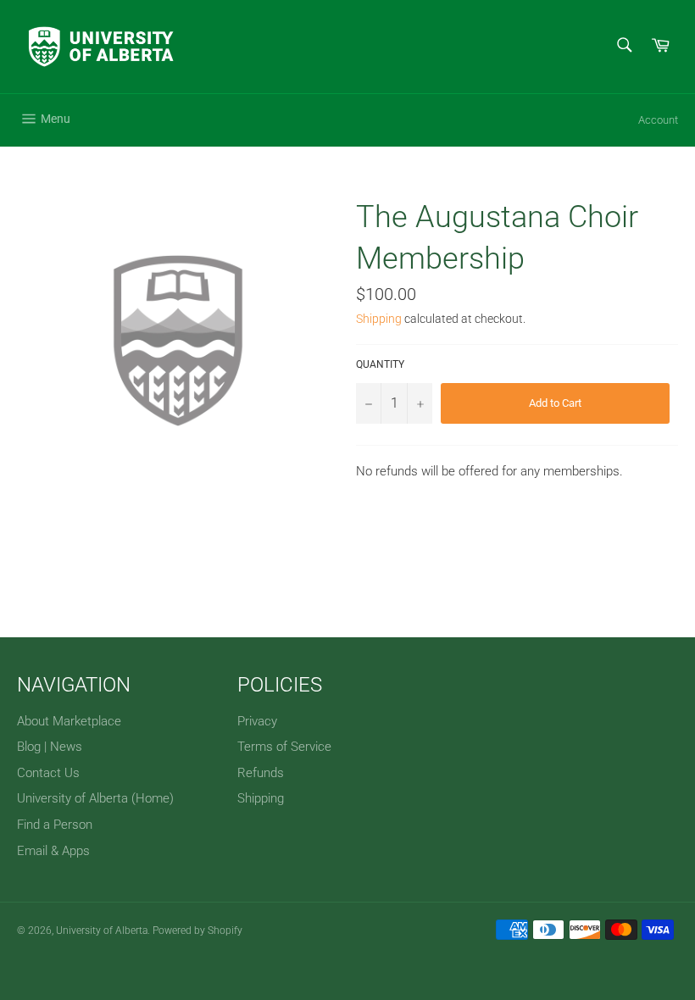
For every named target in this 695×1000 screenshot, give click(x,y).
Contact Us (48, 773)
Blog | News (49, 746)
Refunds (260, 773)
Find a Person (54, 824)
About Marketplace (69, 721)
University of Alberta (101, 930)
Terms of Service (284, 746)
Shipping (379, 318)
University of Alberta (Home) (95, 798)
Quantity (380, 364)
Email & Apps (53, 850)
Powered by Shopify (197, 930)
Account (658, 120)
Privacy (257, 721)
